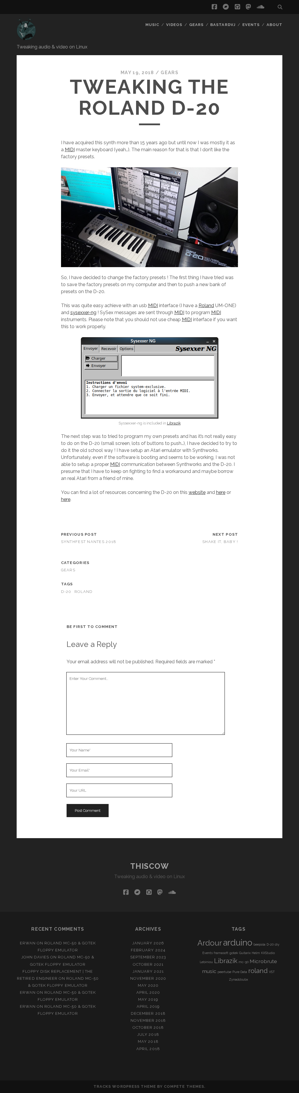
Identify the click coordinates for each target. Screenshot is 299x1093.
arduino (237, 942)
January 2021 (148, 971)
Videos (174, 24)
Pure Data (239, 972)
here (220, 492)
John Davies (35, 957)
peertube (224, 972)
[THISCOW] (26, 37)
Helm (256, 953)
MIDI (70, 149)
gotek (234, 953)
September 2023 (148, 957)
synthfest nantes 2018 (89, 541)
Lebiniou (206, 962)
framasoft (221, 953)
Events (251, 24)
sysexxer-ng (83, 312)
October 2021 (148, 964)
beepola (259, 944)
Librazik (174, 423)
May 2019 (148, 999)
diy (277, 944)
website (197, 492)
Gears (196, 24)
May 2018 (148, 1041)
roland (83, 591)
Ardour (209, 942)
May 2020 (148, 985)
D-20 (66, 591)
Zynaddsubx (238, 979)
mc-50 (243, 962)
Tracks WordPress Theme (124, 1086)
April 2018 (148, 1049)
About (274, 24)
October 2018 (148, 1027)
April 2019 (148, 1006)
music (209, 971)
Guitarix (245, 953)
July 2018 (148, 1034)
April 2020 (148, 992)
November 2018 (148, 1020)
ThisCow (149, 866)
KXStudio (268, 953)
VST (272, 972)
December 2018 (148, 1013)
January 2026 (148, 943)
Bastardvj (222, 24)
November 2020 (148, 978)
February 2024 (148, 950)
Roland (206, 305)
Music (152, 24)
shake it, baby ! (220, 541)
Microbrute (263, 961)
